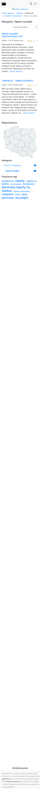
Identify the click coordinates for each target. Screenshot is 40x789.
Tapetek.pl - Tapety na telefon (17, 80)
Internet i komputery (12, 16)
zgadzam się (6, 779)
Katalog (19, 13)
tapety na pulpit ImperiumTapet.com (12, 35)
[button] (31, 4)
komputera (29, 184)
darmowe (8, 197)
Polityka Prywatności (13, 781)
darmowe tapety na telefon (16, 189)
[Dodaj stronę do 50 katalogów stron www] (20, 9)
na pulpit (21, 198)
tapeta (18, 194)
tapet (25, 194)
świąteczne (8, 181)
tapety (20, 181)
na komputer (16, 184)
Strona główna (8, 13)
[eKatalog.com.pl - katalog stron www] (4, 3)
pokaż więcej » (16, 71)
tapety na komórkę (22, 191)
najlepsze (8, 194)
